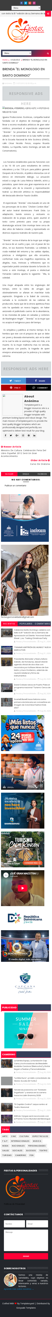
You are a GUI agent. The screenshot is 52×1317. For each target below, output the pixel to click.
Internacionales (20, 1141)
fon (32, 1155)
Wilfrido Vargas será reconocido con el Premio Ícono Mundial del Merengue (32, 1117)
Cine (13, 1136)
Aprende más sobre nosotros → (19, 1289)
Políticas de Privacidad (14, 1204)
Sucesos (31, 1150)
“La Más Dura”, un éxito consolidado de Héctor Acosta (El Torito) (32, 1079)
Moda (5, 1146)
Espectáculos (40, 1136)
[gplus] (29, 3)
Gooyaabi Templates (26, 1307)
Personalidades (37, 1146)
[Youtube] (17, 2)
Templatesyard (27, 1303)
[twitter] (25, 3)
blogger (9, 474)
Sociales (18, 1150)
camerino (20, 1155)
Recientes (9, 623)
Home (5, 59)
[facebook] (21, 3)
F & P (5, 1141)
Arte (5, 1136)
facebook (42, 474)
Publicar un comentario (15, 485)
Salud (5, 1150)
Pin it (17, 388)
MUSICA (37, 1141)
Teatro (43, 1150)
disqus (26, 474)
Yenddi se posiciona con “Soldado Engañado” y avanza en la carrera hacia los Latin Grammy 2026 (30, 1092)
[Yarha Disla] (26, 1312)
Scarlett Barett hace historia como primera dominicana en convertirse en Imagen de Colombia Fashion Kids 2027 (32, 703)
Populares (26, 623)
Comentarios (42, 624)
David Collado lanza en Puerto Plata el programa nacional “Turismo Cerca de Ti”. (32, 687)
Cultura (24, 1136)
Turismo (7, 1155)
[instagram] (34, 3)
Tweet (17, 381)
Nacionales (18, 1146)
